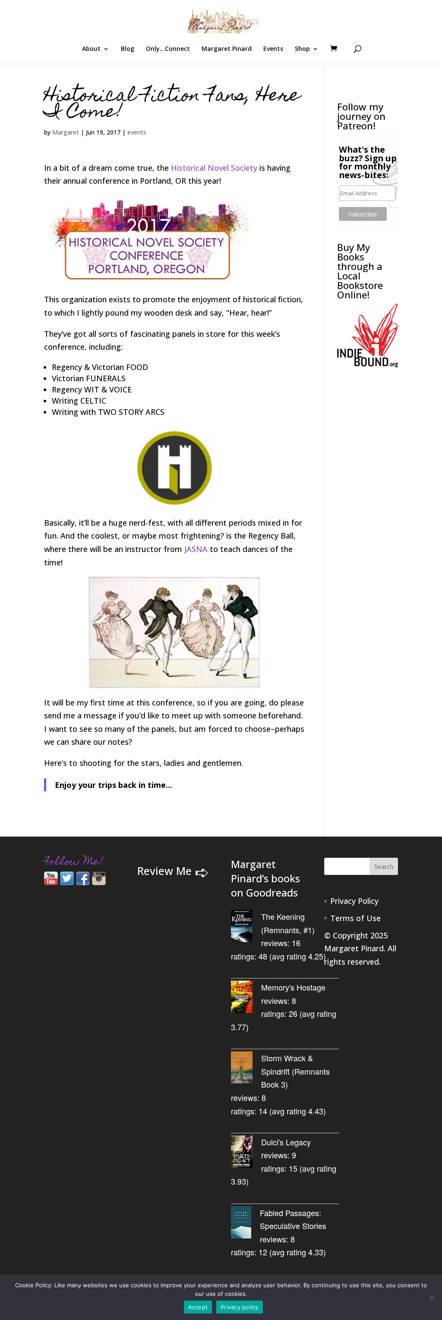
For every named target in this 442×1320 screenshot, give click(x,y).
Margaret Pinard (227, 49)
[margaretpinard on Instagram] (99, 882)
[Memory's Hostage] (246, 998)
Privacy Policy (354, 901)
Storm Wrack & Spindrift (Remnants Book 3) (295, 1071)
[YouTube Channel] (51, 882)
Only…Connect (168, 49)
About (91, 49)
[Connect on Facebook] (83, 882)
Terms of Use (355, 918)
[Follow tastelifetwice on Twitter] (67, 882)
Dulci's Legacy (286, 1142)
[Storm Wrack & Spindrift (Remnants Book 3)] (246, 1069)
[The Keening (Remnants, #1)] (246, 928)
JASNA (196, 549)
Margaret (65, 132)
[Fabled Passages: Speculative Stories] (245, 1224)
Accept (198, 1307)
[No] (431, 1297)
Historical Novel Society (214, 168)
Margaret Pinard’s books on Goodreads (265, 878)
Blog (127, 49)
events (136, 132)
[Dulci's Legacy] (246, 1153)
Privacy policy (240, 1307)
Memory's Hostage (293, 987)
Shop (302, 49)
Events (273, 49)
